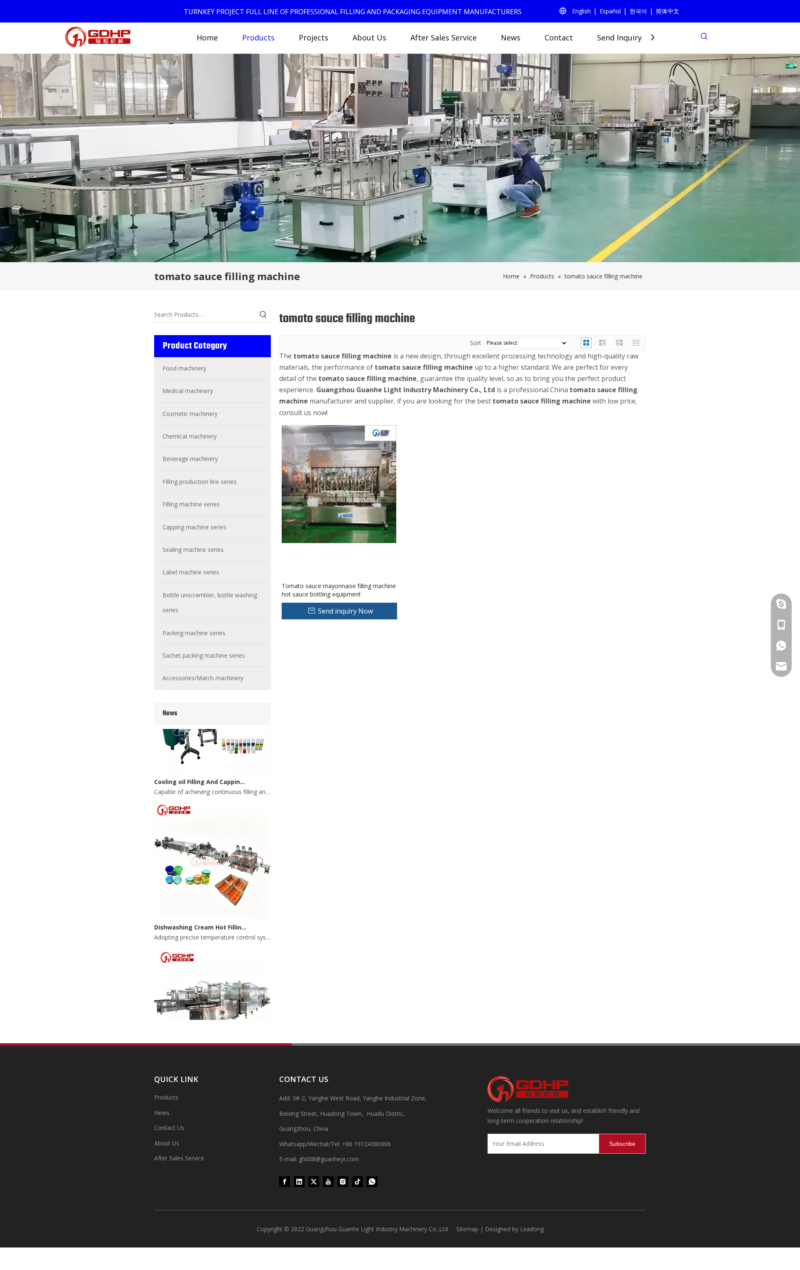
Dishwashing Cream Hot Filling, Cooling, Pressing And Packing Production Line (201, 915)
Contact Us (169, 1128)
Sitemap (467, 1229)
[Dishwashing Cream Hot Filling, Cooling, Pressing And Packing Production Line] (212, 905)
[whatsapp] (372, 1181)
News (510, 38)
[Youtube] (328, 1181)
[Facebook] (284, 1181)
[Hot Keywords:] (263, 314)
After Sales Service (443, 38)
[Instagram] (343, 1181)
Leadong (532, 1229)
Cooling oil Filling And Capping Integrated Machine (201, 770)
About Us (369, 38)
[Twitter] (313, 1181)
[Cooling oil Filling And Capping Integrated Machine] (212, 760)
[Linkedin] (299, 1181)
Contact (559, 38)
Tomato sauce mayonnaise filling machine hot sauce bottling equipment (339, 590)
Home (207, 38)
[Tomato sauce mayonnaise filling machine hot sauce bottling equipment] (339, 483)
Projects (313, 38)
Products (258, 38)
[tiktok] (357, 1181)
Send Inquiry (619, 38)
